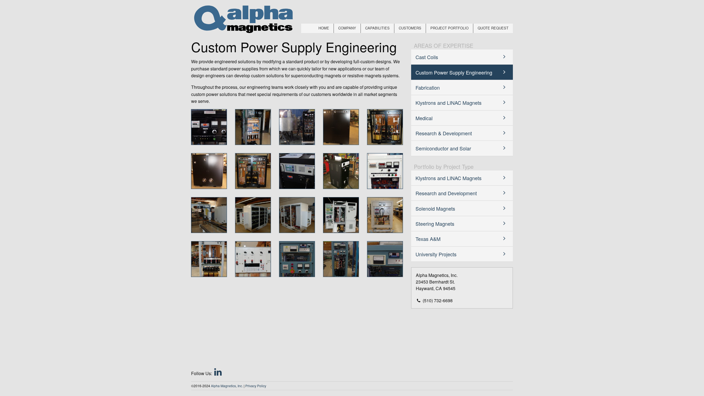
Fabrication (428, 87)
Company (347, 28)
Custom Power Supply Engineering (454, 72)
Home (323, 28)
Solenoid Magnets (435, 208)
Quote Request (493, 28)
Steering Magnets (435, 223)
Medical (424, 118)
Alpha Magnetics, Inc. (227, 385)
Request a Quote (672, 378)
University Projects (436, 254)
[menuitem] (324, 28)
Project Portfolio (449, 28)
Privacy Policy (255, 385)
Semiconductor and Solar (443, 148)
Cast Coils (427, 57)
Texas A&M (428, 238)
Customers (410, 28)
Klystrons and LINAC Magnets (449, 102)
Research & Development (444, 133)
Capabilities (377, 28)
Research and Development (446, 193)
